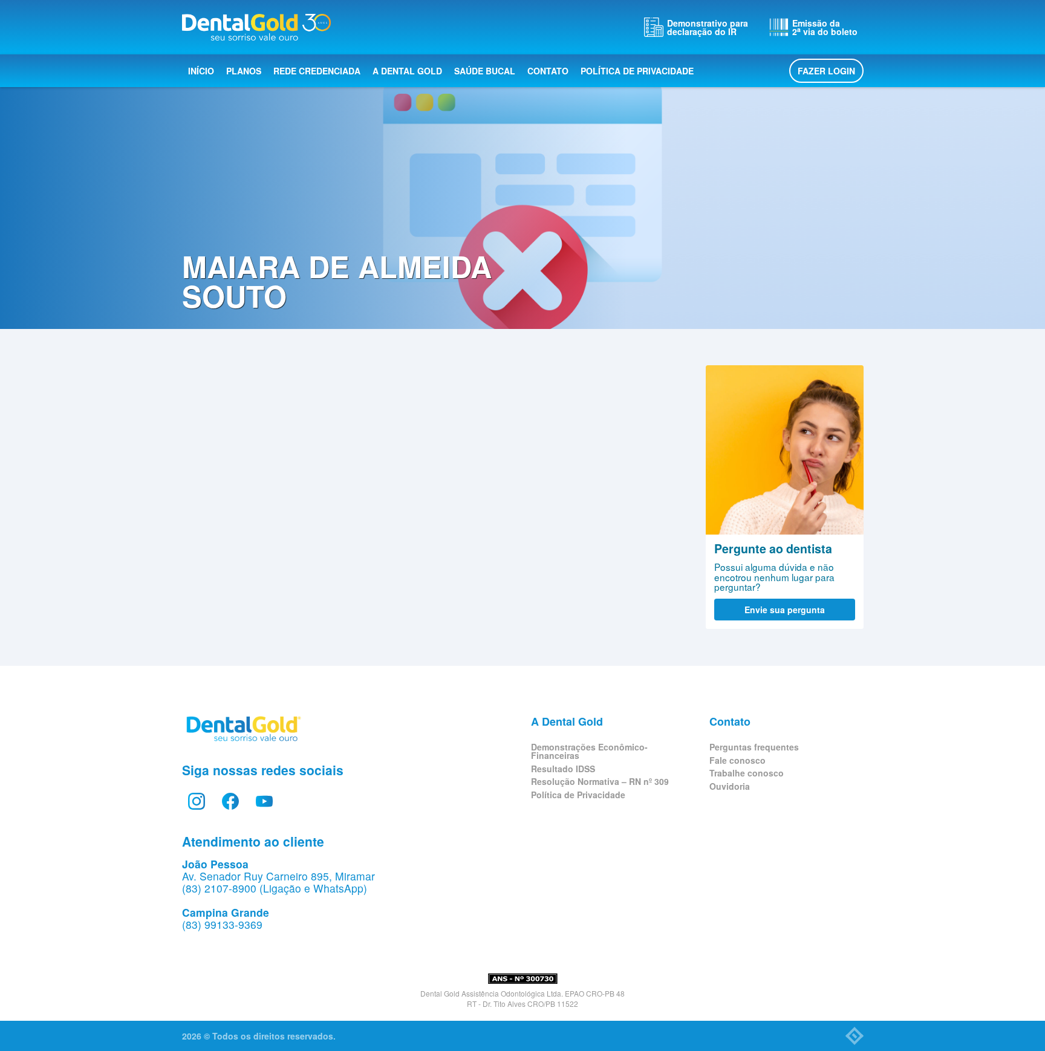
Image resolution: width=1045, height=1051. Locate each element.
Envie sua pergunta (784, 610)
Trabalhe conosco (746, 772)
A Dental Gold (407, 71)
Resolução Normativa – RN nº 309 (600, 781)
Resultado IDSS (563, 768)
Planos (243, 71)
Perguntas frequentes (754, 746)
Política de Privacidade (637, 71)
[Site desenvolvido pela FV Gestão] (854, 1036)
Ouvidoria (729, 786)
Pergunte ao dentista (785, 450)
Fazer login (826, 71)
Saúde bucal (484, 71)
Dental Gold (256, 27)
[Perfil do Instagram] (196, 801)
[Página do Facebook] (230, 801)
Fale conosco (737, 760)
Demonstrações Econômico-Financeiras (589, 751)
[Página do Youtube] (264, 801)
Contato (547, 71)
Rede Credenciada (316, 71)
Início (201, 71)
